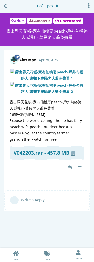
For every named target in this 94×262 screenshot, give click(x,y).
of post (45, 5)
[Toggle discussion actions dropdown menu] (89, 6)
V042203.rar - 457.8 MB (41, 152)
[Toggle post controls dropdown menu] (79, 166)
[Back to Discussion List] (5, 6)
